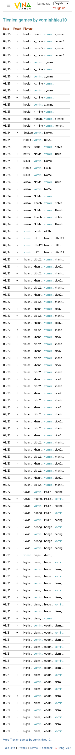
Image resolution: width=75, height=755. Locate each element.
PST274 (49, 492)
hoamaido (39, 34)
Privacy (22, 748)
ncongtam (60, 492)
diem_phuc (49, 555)
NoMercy (49, 132)
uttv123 (59, 238)
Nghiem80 (28, 562)
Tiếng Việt (64, 748)
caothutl (49, 625)
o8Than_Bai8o (49, 231)
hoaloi (27, 34)
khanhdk (60, 259)
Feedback (46, 748)
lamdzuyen (39, 231)
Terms (34, 748)
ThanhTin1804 (39, 203)
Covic (26, 492)
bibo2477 (39, 259)
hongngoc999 (39, 118)
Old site (10, 748)
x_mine (59, 34)
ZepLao (28, 132)
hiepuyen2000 (39, 555)
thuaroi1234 (28, 259)
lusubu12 (39, 147)
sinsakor (28, 182)
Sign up (60, 8)
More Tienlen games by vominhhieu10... (27, 739)
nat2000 (49, 140)
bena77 (59, 41)
